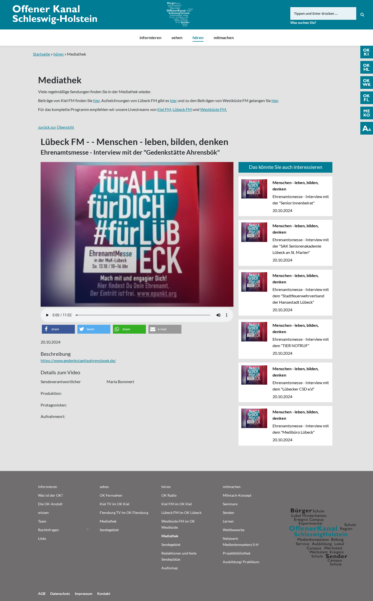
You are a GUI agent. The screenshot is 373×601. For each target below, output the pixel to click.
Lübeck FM (182, 109)
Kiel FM (164, 109)
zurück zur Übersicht (56, 127)
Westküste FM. (213, 109)
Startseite (41, 54)
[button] (58, 329)
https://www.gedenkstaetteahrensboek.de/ (78, 360)
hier (96, 100)
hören (58, 54)
